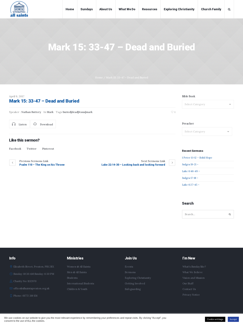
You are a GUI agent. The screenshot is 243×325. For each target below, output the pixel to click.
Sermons (130, 272)
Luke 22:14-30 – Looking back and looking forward (133, 164)
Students (72, 277)
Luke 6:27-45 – (190, 184)
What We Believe (192, 272)
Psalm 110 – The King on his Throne (42, 164)
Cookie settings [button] (215, 319)
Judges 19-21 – (190, 164)
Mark (50, 112)
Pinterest (48, 148)
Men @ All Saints (77, 272)
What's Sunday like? (194, 266)
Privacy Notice (191, 294)
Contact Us (189, 289)
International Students (80, 283)
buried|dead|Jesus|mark (77, 112)
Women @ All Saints (78, 266)
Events (129, 266)
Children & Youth (77, 289)
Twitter (32, 148)
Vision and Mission (193, 277)
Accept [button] (233, 319)
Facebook (15, 148)
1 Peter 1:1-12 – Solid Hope (197, 157)
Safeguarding (133, 289)
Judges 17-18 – (190, 178)
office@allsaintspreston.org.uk (31, 288)
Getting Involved (135, 283)
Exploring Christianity (138, 277)
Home (99, 77)
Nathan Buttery (31, 112)
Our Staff (187, 283)
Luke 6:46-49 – (191, 171)
